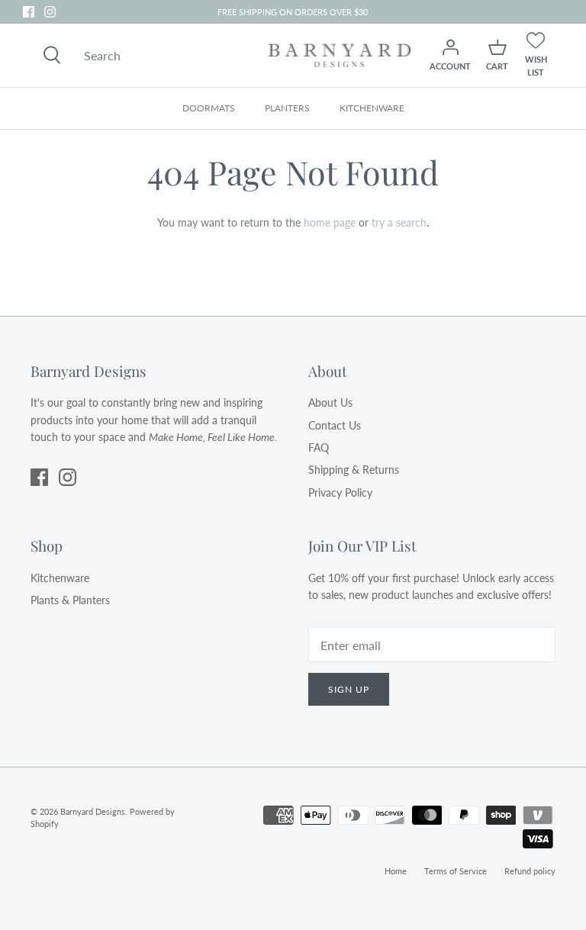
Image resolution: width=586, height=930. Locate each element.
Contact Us (334, 425)
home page (330, 222)
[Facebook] (28, 12)
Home (396, 871)
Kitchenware (60, 577)
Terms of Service (455, 871)
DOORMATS (208, 108)
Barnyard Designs (92, 811)
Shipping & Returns (353, 469)
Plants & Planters (70, 600)
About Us (330, 402)
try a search (399, 222)
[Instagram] (50, 12)
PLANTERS (287, 108)
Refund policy (529, 871)
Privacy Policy (340, 492)
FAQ (318, 447)
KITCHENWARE (372, 108)
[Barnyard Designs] (339, 55)
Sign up (348, 689)
